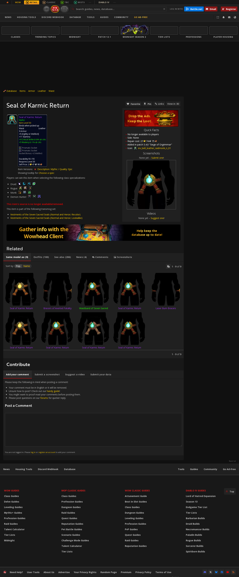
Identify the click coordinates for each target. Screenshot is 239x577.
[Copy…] (168, 266)
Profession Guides (14, 518)
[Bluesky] (216, 572)
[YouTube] (227, 572)
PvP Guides (131, 529)
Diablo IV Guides (196, 490)
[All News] (7, 2)
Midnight (9, 540)
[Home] (22, 9)
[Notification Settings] (223, 17)
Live (46, 9)
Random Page (108, 572)
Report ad (232, 461)
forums (44, 397)
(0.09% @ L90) (40, 139)
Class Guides (11, 496)
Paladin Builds (194, 534)
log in (33, 452)
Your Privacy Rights (85, 572)
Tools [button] (90, 17)
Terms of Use (163, 572)
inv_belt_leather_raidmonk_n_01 (154, 148)
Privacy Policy (143, 572)
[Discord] (204, 572)
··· (90, 2)
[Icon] (12, 120)
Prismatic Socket (29, 147)
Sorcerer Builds (194, 545)
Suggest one (157, 218)
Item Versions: (25, 169)
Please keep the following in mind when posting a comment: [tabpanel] (42, 417)
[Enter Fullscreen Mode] (217, 17)
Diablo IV (107, 2)
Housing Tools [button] (26, 17)
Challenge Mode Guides (75, 540)
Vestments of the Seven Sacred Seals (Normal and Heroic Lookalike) (46, 217)
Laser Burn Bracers (166, 308)
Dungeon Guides (71, 507)
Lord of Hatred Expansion (201, 496)
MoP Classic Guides (73, 490)
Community (121, 17)
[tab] (17, 257)
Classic (51, 2)
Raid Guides (11, 523)
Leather (42, 90)
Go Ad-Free (141, 17)
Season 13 (192, 501)
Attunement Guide (136, 496)
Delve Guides (11, 501)
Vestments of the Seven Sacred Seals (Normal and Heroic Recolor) (45, 214)
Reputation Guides (72, 523)
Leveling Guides (13, 507)
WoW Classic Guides (137, 490)
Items (23, 90)
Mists (81, 2)
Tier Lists (9, 534)
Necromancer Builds (197, 529)
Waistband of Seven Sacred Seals (93, 310)
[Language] (234, 17)
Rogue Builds (193, 540)
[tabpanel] (93, 310)
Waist (51, 90)
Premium (126, 572)
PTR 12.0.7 (64, 9)
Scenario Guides (70, 534)
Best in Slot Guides (136, 501)
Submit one (157, 157)
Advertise (64, 572)
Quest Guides (69, 518)
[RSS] (233, 572)
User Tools (33, 572)
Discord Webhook (53, 17)
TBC (67, 2)
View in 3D (173, 103)
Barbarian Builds (195, 518)
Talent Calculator (14, 529)
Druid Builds (193, 523)
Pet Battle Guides (71, 529)
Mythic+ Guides (13, 512)
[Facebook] (221, 572)
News (8, 17)
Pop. (18, 266)
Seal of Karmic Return (21, 308)
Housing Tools (23, 469)
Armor (31, 90)
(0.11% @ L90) (35, 142)
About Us (49, 572)
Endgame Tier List (196, 507)
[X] (210, 572)
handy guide (53, 391)
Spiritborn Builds (195, 551)
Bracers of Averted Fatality (57, 308)
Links (161, 103)
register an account (46, 452)
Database (75, 17)
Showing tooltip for (28, 172)
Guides (104, 17)
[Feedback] (229, 17)
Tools (181, 469)
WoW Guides (11, 490)
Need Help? (16, 572)
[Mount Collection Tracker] (93, 233)
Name (26, 266)
